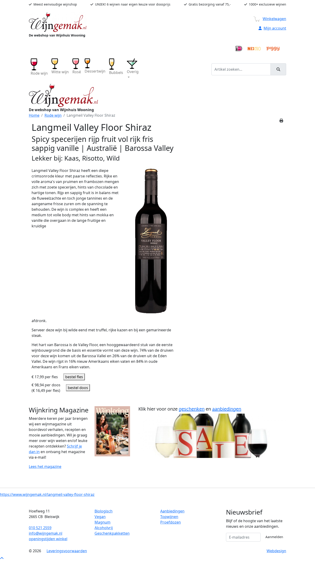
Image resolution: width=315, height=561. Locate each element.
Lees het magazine (45, 466)
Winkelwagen (274, 18)
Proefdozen (170, 522)
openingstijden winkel (48, 538)
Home (34, 115)
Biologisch (104, 511)
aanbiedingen (226, 409)
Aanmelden (274, 537)
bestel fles (74, 376)
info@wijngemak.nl (45, 533)
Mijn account (275, 28)
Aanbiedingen (172, 511)
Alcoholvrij (104, 527)
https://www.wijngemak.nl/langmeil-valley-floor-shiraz (47, 494)
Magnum (102, 522)
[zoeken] (278, 69)
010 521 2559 (40, 527)
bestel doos (78, 387)
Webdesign (276, 550)
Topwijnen (169, 516)
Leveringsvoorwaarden (67, 550)
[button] (132, 69)
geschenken (192, 409)
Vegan (100, 516)
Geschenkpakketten (112, 533)
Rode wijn (53, 115)
